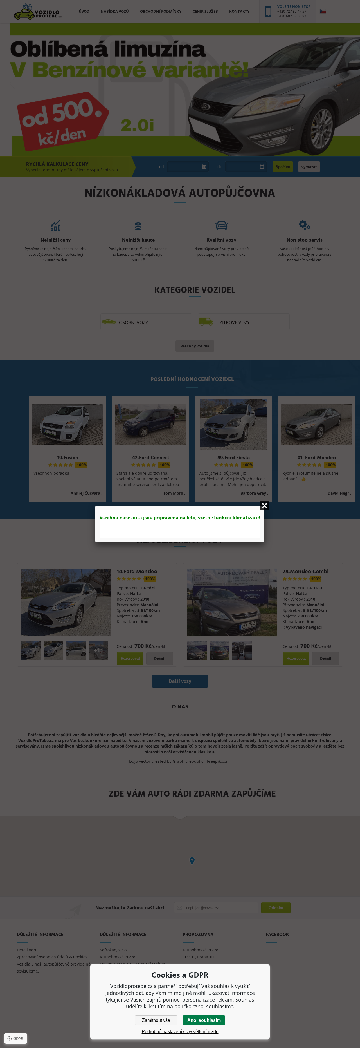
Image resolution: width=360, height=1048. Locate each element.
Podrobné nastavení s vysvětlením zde (180, 1031)
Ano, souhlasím (204, 1020)
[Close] (264, 505)
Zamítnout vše (156, 1020)
